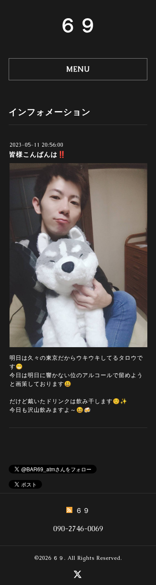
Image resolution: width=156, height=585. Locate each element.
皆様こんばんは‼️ (37, 154)
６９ (78, 25)
